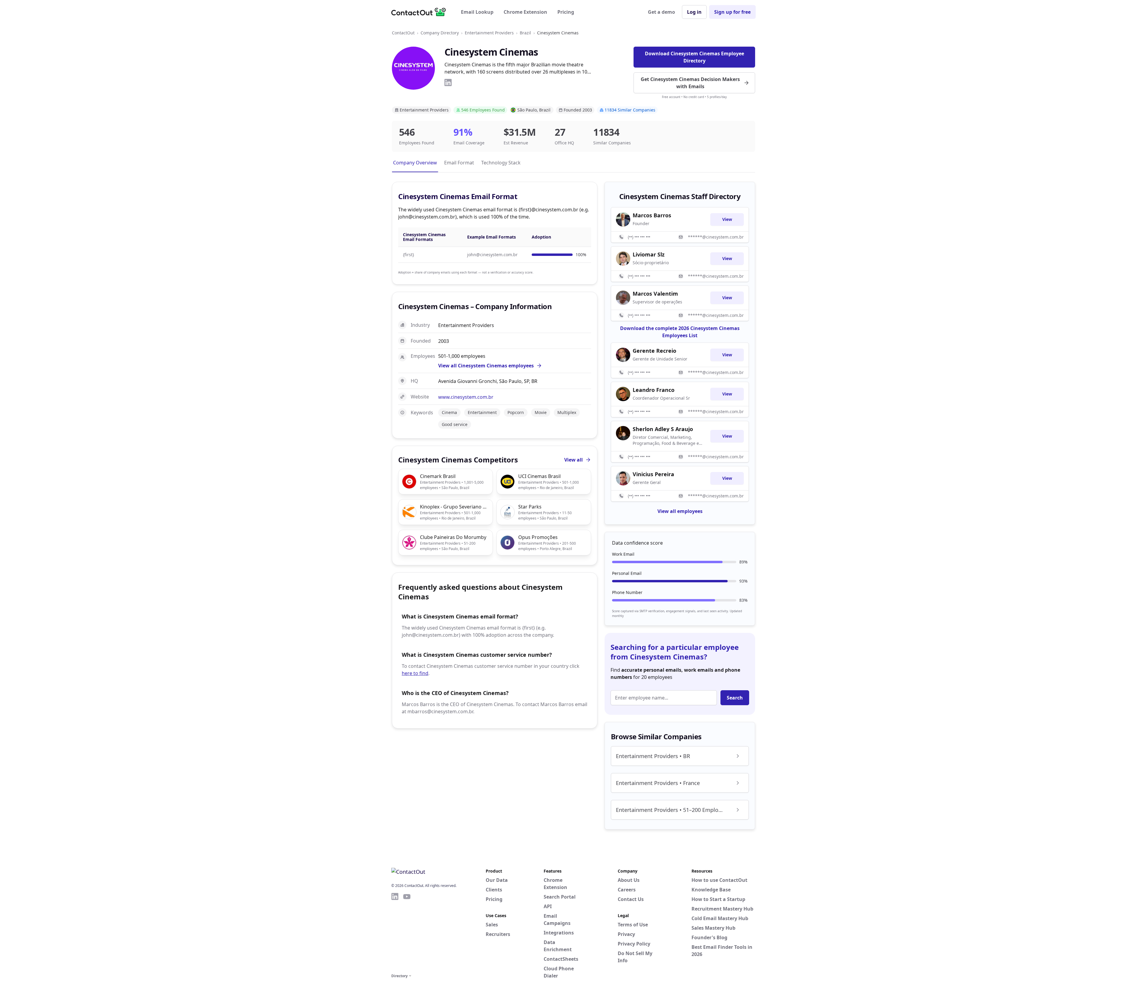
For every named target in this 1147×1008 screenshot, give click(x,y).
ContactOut (403, 33)
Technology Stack (501, 162)
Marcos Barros (652, 215)
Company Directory (440, 33)
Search (735, 697)
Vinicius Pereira (653, 474)
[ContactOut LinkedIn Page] (394, 932)
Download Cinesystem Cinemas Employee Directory (694, 57)
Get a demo (661, 12)
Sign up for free (732, 12)
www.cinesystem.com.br (465, 397)
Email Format (459, 162)
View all (573, 459)
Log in (694, 12)
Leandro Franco (653, 390)
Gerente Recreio (654, 351)
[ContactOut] (420, 12)
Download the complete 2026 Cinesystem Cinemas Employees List (680, 332)
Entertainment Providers (489, 33)
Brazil (525, 33)
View (727, 219)
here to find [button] (415, 673)
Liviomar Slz (649, 254)
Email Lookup (477, 12)
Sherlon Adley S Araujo (663, 429)
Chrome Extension (525, 12)
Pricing (565, 12)
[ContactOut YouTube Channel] (406, 932)
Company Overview (415, 162)
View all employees (680, 511)
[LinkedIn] (448, 82)
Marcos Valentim (655, 294)
